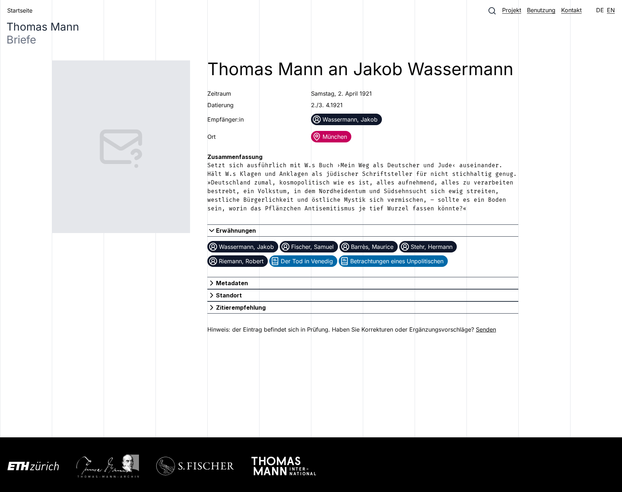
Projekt (511, 10)
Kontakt (571, 10)
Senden (486, 329)
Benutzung (541, 10)
